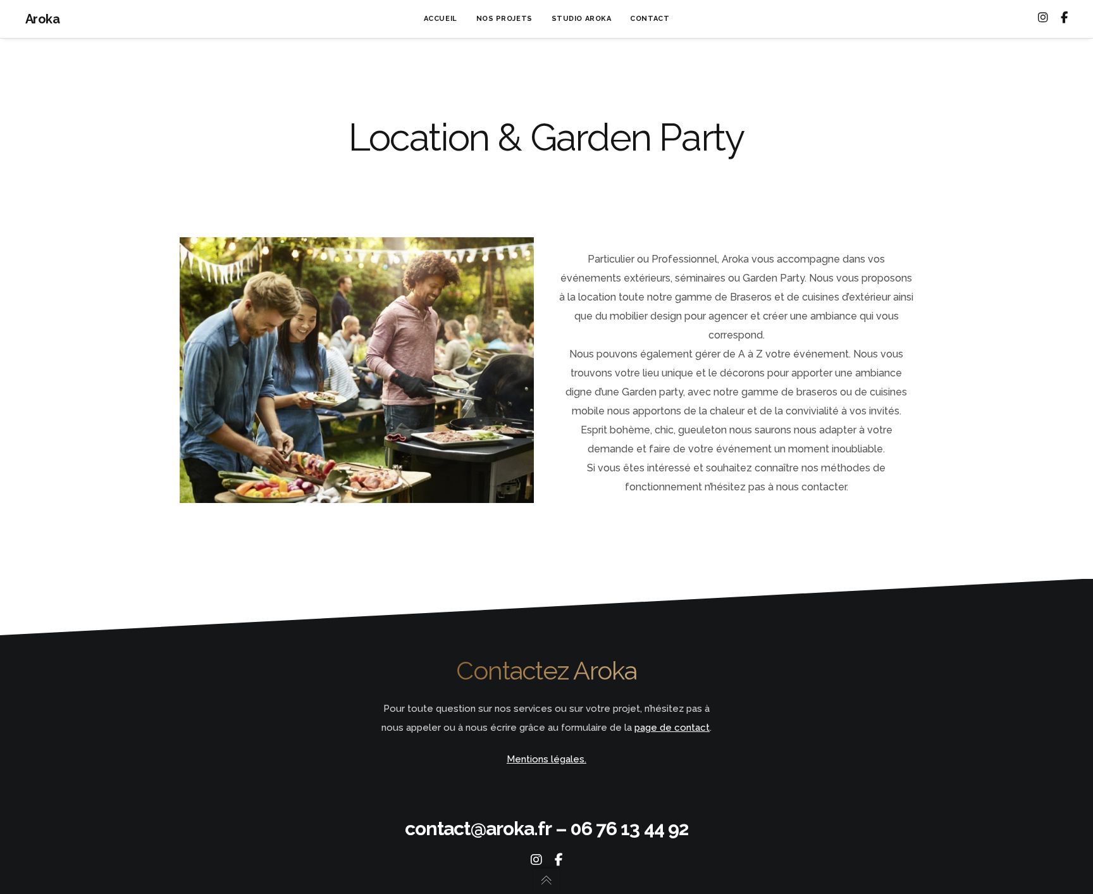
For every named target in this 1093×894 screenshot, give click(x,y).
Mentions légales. (546, 759)
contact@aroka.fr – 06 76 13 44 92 (546, 828)
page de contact (672, 727)
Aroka (42, 19)
